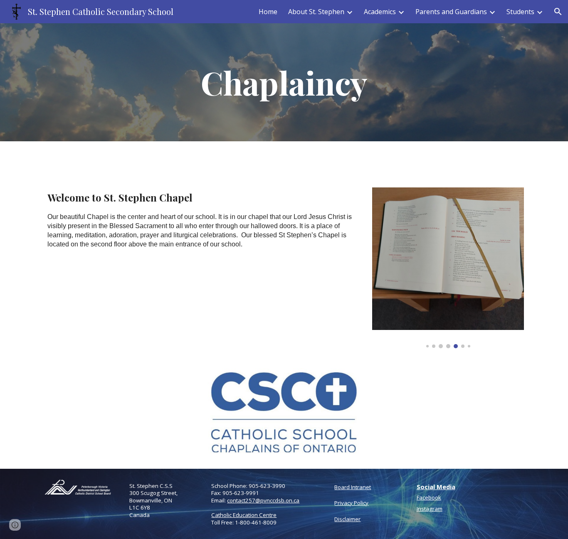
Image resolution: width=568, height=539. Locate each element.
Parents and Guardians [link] (451, 11)
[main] (284, 82)
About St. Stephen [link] (316, 11)
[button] (558, 12)
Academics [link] (380, 11)
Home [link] (268, 11)
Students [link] (520, 11)
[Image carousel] (448, 267)
